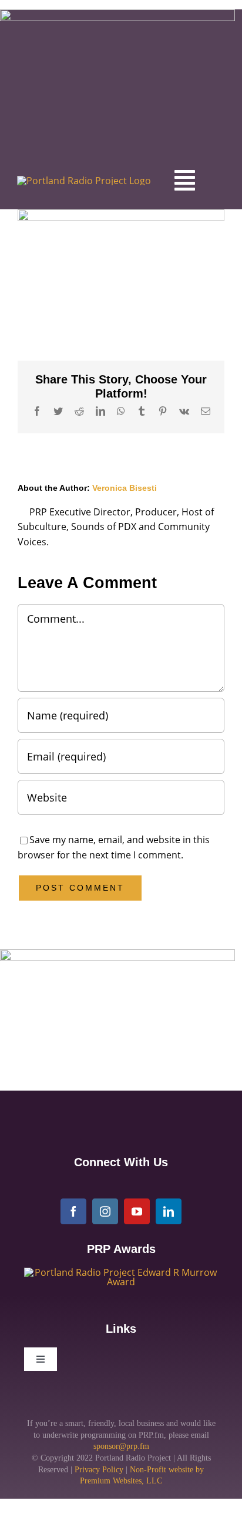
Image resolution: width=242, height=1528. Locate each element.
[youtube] (137, 1211)
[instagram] (105, 1211)
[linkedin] (169, 1211)
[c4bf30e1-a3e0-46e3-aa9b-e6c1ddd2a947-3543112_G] (121, 1272)
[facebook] (73, 1211)
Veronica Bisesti (124, 488)
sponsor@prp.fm (121, 1446)
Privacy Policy (99, 1469)
